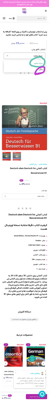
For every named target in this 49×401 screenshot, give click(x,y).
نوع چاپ (44, 190)
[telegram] (22, 209)
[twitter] (26, 209)
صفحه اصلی (43, 164)
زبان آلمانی (33, 164)
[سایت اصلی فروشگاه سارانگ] (24, 10)
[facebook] (30, 209)
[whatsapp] (18, 209)
